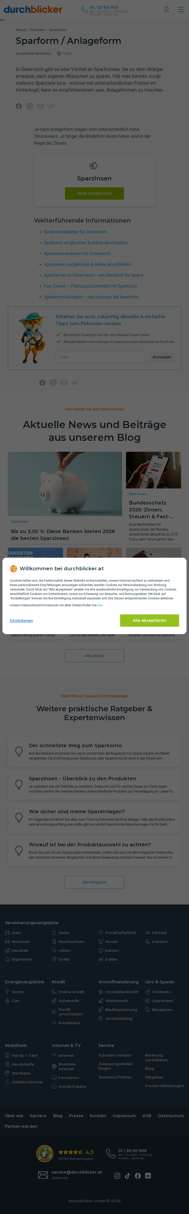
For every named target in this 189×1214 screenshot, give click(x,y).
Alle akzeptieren (149, 620)
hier (99, 605)
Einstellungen (21, 620)
